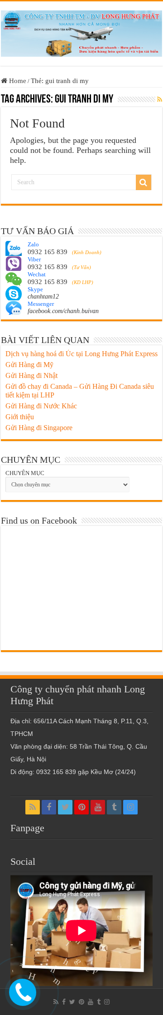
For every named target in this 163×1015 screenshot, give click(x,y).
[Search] (143, 182)
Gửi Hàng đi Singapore (38, 427)
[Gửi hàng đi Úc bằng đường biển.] (81, 31)
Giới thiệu (19, 417)
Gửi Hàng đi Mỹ (29, 364)
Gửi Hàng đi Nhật (31, 375)
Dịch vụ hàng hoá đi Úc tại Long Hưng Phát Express (81, 354)
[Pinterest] (81, 807)
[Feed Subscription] (159, 99)
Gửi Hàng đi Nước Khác (41, 406)
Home (16, 80)
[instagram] (130, 807)
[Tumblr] (114, 807)
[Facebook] (49, 807)
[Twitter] (65, 807)
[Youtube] (98, 807)
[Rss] (32, 807)
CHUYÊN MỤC (24, 473)
